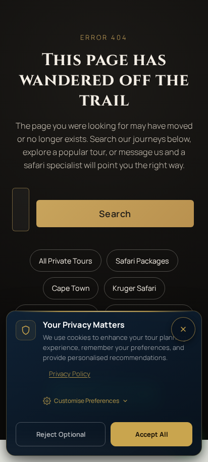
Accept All (151, 434)
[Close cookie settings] (183, 329)
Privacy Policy (69, 373)
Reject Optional (60, 434)
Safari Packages (142, 261)
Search (115, 214)
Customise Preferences (86, 400)
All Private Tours (65, 261)
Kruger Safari (134, 288)
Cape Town (71, 288)
